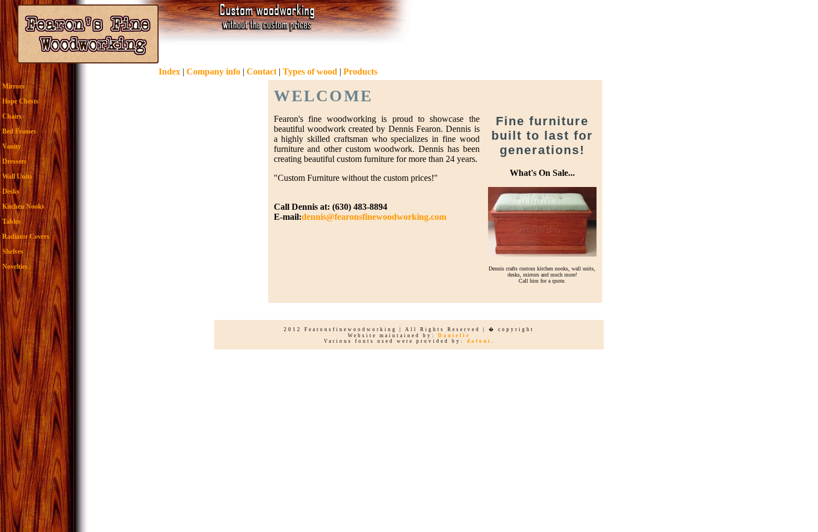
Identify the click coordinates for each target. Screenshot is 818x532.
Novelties (15, 266)
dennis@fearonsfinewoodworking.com (374, 216)
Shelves (12, 251)
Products (360, 71)
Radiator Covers (26, 236)
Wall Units (17, 176)
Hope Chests (20, 101)
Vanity (11, 146)
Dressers (14, 161)
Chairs (12, 116)
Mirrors (13, 86)
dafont (479, 341)
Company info (213, 71)
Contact (262, 71)
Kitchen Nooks (23, 206)
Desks (10, 191)
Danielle (454, 335)
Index (169, 71)
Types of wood (310, 71)
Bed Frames (19, 131)
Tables (11, 221)
